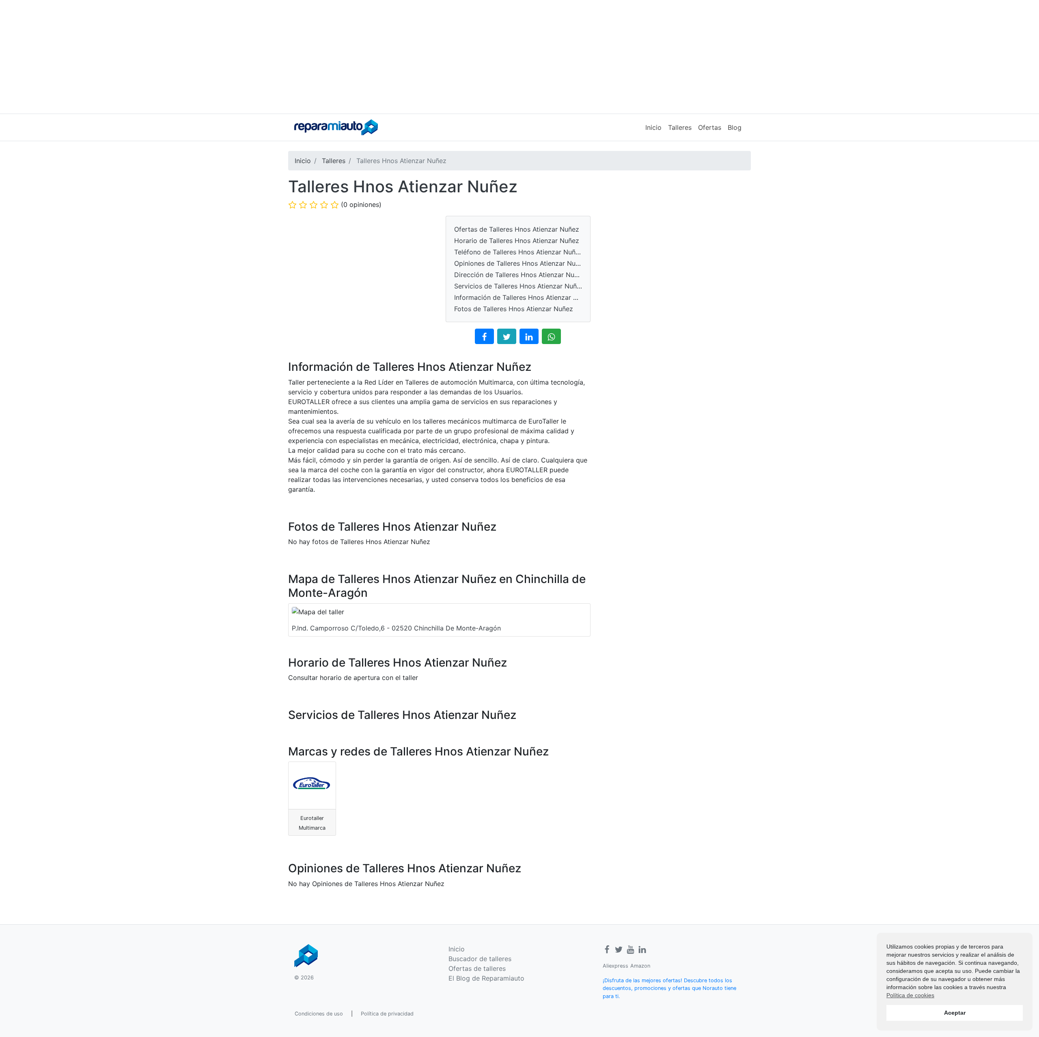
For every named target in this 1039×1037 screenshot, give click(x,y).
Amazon (640, 966)
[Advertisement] (519, 57)
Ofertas (709, 127)
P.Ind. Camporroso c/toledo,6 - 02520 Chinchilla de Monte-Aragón (396, 628)
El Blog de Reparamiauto (486, 978)
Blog (735, 127)
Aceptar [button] (955, 1012)
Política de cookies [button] (910, 995)
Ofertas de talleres (477, 968)
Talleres (680, 127)
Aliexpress (615, 966)
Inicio (653, 127)
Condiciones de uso (319, 1014)
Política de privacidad (387, 1014)
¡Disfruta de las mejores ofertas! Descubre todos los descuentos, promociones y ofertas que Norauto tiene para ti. (669, 988)
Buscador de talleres (479, 959)
